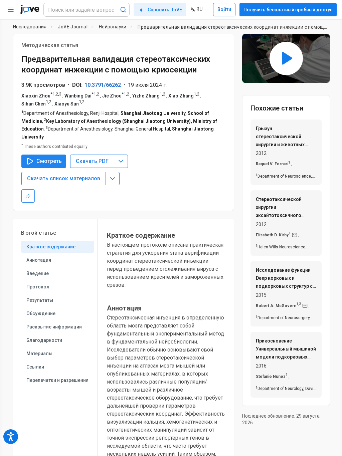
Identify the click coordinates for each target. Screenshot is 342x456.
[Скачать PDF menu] (121, 161)
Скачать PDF (92, 161)
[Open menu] (10, 9)
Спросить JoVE (165, 9)
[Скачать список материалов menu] (113, 178)
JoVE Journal (73, 26)
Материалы (39, 353)
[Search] (123, 9)
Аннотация (38, 260)
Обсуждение (40, 313)
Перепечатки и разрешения (57, 380)
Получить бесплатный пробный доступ (288, 9)
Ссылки (35, 367)
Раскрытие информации (54, 326)
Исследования (30, 26)
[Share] (28, 196)
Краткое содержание (50, 246)
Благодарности (44, 340)
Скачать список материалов (63, 178)
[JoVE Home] (29, 9)
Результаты (39, 300)
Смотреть (49, 161)
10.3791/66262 (102, 85)
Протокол (37, 286)
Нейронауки (113, 26)
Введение (37, 273)
